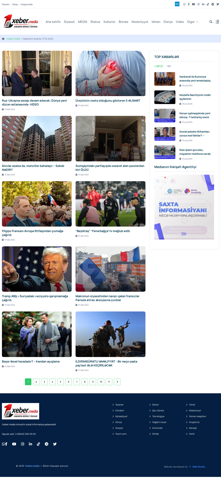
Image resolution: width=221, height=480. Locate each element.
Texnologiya (158, 416)
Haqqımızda (27, 4)
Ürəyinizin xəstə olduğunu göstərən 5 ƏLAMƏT (108, 100)
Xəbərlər (109, 22)
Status (95, 22)
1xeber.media (13, 38)
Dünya (168, 22)
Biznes (123, 22)
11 (109, 381)
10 (101, 381)
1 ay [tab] (169, 66)
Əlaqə (15, 4)
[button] (217, 22)
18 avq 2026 (187, 85)
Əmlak (155, 433)
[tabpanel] (184, 115)
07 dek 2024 (10, 109)
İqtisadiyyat (121, 416)
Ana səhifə (53, 22)
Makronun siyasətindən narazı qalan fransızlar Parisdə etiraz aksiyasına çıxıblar (107, 298)
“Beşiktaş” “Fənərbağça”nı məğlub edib (103, 231)
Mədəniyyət (140, 22)
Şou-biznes (158, 410)
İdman (156, 22)
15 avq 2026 (187, 122)
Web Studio (199, 466)
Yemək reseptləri (197, 416)
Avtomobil (157, 427)
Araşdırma (194, 422)
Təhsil (192, 404)
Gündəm (119, 410)
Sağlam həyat (159, 422)
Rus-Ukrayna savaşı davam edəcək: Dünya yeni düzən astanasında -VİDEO (34, 102)
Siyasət (69, 22)
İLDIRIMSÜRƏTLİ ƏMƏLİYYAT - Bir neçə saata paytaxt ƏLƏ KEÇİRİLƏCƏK (106, 363)
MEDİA (82, 22)
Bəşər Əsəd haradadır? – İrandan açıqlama (31, 361)
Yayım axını (121, 433)
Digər (191, 22)
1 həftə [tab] (158, 66)
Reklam (6, 4)
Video (180, 22)
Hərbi (191, 433)
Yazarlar (119, 404)
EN (177, 4)
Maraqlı (193, 427)
